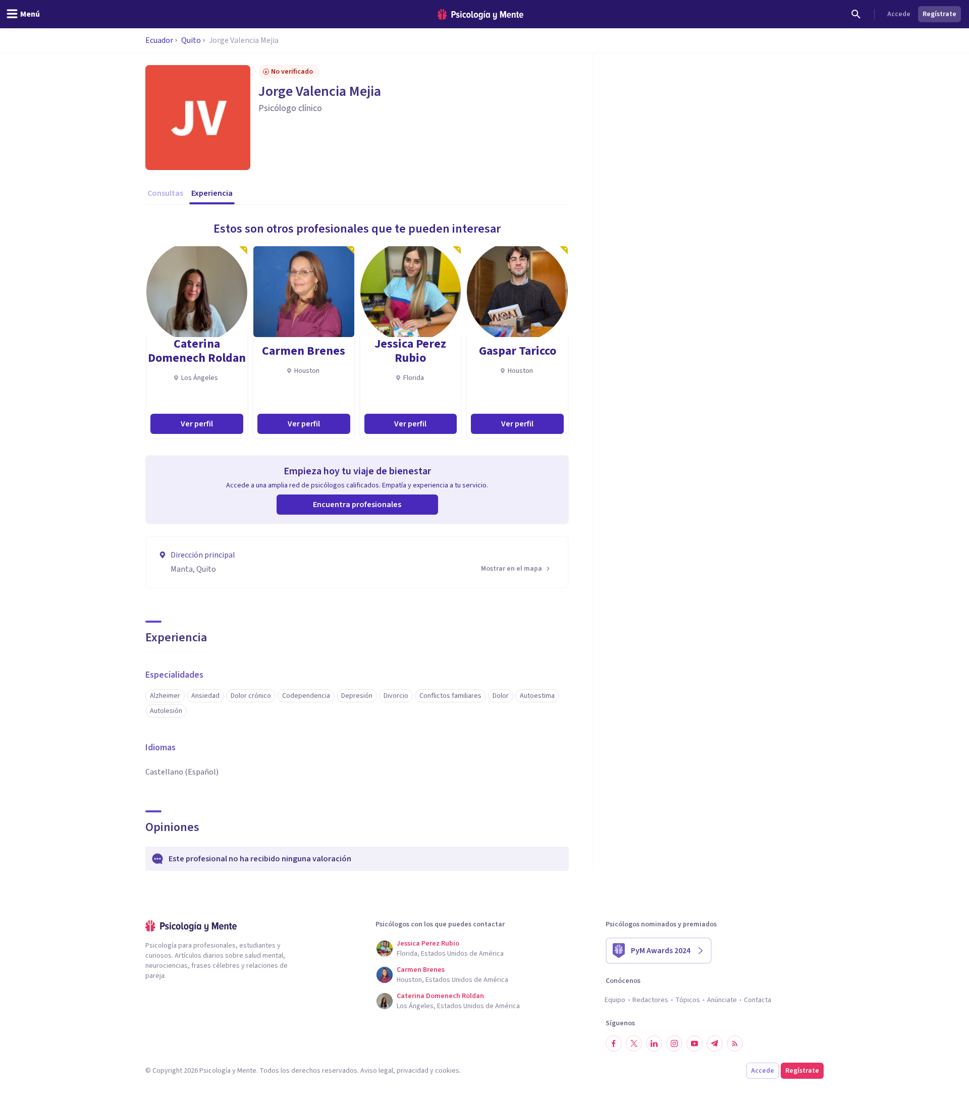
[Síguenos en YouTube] (694, 1043)
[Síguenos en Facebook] (614, 1043)
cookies (447, 1071)
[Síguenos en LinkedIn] (654, 1043)
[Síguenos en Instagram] (674, 1043)
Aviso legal (376, 1071)
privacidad (412, 1071)
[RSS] (735, 1043)
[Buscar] (856, 14)
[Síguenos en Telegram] (715, 1043)
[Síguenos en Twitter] (634, 1043)
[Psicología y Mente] (480, 14)
